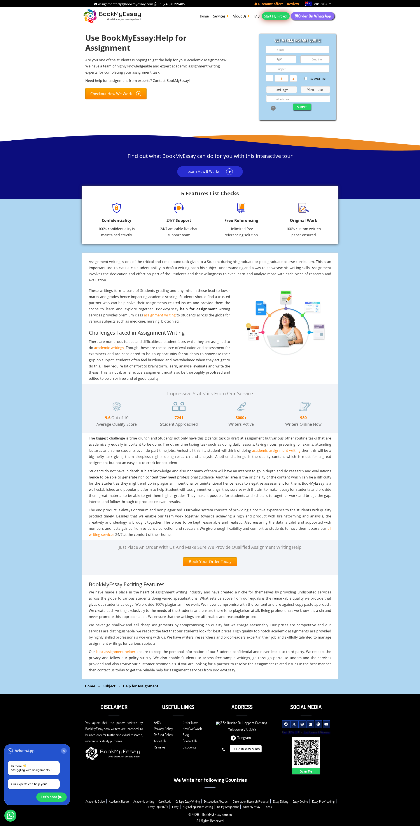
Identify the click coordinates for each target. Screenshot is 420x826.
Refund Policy (163, 734)
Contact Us (190, 740)
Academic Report (119, 801)
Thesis (268, 807)
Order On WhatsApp (314, 16)
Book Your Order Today (210, 561)
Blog (185, 734)
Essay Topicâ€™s (158, 807)
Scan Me (306, 771)
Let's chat (49, 797)
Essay (175, 807)
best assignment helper (115, 651)
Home (90, 686)
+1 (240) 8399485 (171, 4)
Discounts (189, 747)
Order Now (190, 722)
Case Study (164, 801)
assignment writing (160, 315)
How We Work (192, 728)
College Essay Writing (187, 801)
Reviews (159, 747)
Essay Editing (280, 801)
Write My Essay (251, 807)
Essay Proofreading (323, 801)
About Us (160, 740)
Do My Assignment (228, 807)
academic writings (109, 347)
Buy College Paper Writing (198, 807)
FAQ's (157, 722)
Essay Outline (300, 801)
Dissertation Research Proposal (251, 801)
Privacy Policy (163, 728)
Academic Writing (143, 801)
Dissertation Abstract (216, 801)
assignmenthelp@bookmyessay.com (125, 4)
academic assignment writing (276, 450)
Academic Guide (95, 801)
